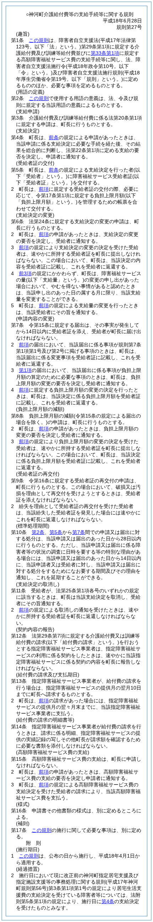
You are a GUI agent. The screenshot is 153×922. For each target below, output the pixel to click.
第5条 (55, 532)
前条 (54, 137)
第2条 (38, 532)
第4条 (107, 901)
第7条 (78, 532)
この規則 (39, 40)
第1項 (25, 370)
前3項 (25, 273)
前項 (44, 189)
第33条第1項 (105, 53)
